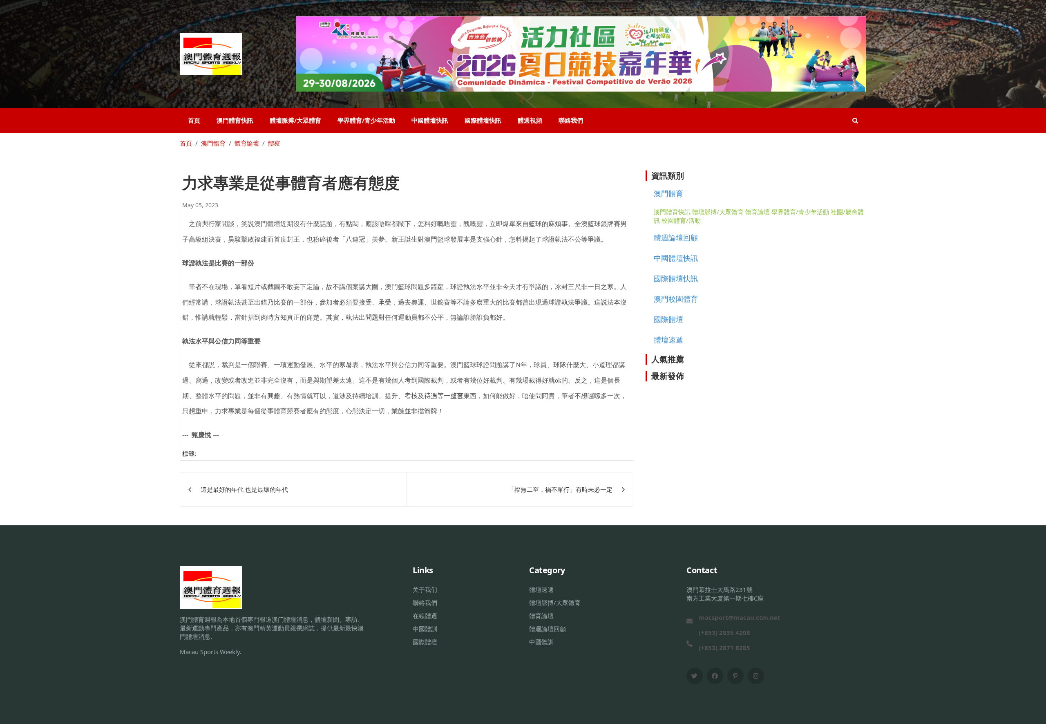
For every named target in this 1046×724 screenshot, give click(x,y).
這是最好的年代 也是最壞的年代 (244, 489)
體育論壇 (757, 212)
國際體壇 (668, 319)
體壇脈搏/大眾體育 (295, 120)
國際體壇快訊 (483, 120)
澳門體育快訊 (235, 120)
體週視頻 (530, 120)
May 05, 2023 (200, 205)
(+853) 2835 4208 (724, 632)
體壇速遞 (668, 340)
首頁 (194, 120)
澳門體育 (668, 193)
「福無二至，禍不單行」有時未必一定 (560, 489)
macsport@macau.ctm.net (739, 617)
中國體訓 (425, 629)
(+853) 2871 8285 (724, 647)
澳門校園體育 (676, 299)
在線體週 (425, 616)
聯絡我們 (571, 120)
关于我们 (425, 589)
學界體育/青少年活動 (366, 120)
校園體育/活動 (681, 220)
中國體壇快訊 (429, 120)
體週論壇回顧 (676, 237)
